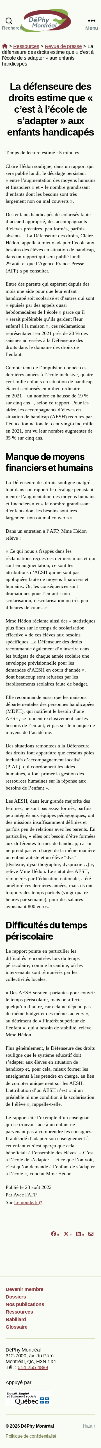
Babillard (16, 1319)
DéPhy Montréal (51, 20)
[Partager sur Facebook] (54, 1234)
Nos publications (25, 1304)
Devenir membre (24, 1289)
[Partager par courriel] (91, 1234)
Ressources (26, 46)
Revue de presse (63, 46)
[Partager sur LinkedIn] (80, 1234)
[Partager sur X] (67, 1234)
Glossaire (16, 1327)
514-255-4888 (33, 1367)
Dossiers (16, 1297)
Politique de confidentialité (31, 1436)
